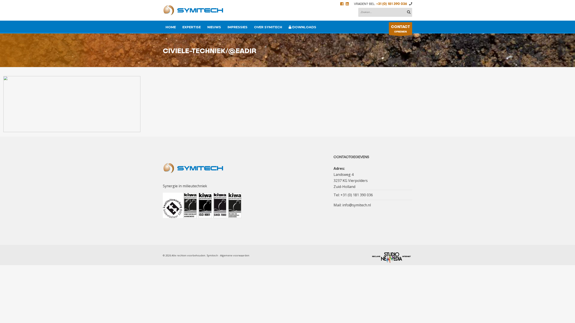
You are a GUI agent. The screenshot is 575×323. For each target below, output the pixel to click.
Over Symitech (268, 27)
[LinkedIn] (347, 4)
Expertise (191, 27)
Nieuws (214, 27)
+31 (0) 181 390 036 (391, 4)
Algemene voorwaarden (234, 255)
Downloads (303, 27)
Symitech (212, 255)
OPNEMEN (400, 29)
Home (171, 27)
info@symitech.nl (356, 205)
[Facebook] (342, 4)
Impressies (238, 27)
